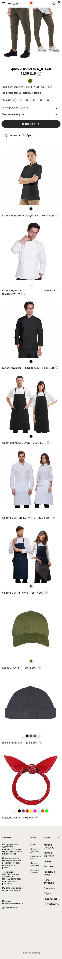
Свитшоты (49, 888)
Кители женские (49, 854)
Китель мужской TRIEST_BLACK (20, 367)
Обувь (47, 893)
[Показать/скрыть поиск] (53, 3)
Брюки (47, 860)
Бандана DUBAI (11, 817)
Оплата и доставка (34, 850)
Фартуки (49, 866)
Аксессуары (51, 898)
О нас (33, 844)
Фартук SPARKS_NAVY (15, 592)
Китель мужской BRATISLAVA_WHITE (13, 292)
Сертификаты (51, 903)
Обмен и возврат (34, 871)
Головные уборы (49, 873)
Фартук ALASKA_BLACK (16, 442)
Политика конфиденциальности (12, 902)
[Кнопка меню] (4, 4)
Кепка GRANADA (11, 667)
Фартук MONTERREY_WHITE (18, 517)
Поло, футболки (49, 881)
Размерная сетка (35, 857)
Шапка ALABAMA (12, 742)
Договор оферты (10, 907)
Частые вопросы (34, 864)
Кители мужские (49, 846)
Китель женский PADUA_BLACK (20, 215)
